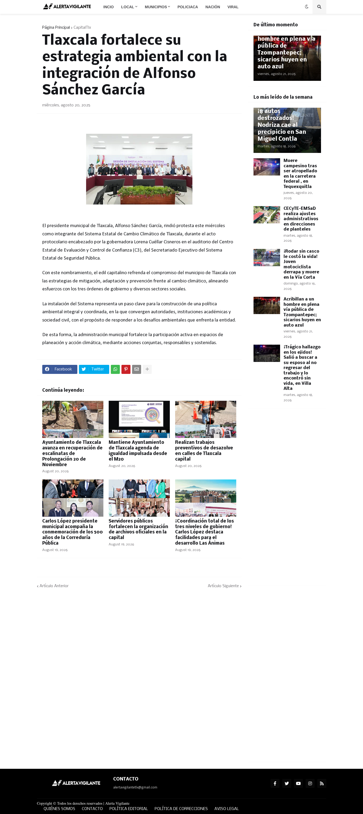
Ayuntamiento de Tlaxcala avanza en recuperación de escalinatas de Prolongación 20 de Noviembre (72, 453)
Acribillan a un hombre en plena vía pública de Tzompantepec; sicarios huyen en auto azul (286, 49)
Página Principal (56, 28)
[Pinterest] (125, 369)
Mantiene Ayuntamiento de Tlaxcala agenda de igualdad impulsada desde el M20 (138, 451)
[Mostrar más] (147, 369)
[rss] (321, 783)
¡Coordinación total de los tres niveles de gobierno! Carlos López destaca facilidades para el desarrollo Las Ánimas (204, 532)
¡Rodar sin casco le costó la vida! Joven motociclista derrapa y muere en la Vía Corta (301, 264)
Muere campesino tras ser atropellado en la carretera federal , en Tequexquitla (300, 173)
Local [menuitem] (127, 7)
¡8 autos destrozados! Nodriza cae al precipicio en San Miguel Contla (282, 125)
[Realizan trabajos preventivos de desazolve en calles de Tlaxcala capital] (205, 419)
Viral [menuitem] (233, 7)
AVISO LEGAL (226, 809)
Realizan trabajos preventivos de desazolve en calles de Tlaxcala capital (204, 451)
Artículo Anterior (54, 586)
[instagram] (310, 783)
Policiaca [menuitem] (188, 7)
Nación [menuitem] (212, 7)
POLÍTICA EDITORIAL (128, 809)
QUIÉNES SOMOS (59, 809)
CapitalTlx (82, 28)
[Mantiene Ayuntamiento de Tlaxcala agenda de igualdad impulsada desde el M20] (139, 419)
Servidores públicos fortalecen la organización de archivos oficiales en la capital (138, 529)
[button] (307, 7)
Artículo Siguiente (223, 586)
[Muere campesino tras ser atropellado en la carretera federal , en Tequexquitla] (267, 167)
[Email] (136, 369)
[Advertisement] (287, 500)
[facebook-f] (275, 783)
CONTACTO (92, 809)
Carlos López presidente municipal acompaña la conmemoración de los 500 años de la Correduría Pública (72, 532)
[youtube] (298, 783)
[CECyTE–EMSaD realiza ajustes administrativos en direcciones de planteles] (267, 214)
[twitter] (286, 783)
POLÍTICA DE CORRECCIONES (181, 809)
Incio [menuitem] (108, 7)
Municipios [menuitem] (156, 7)
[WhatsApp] (115, 369)
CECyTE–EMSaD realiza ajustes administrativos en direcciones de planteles (301, 219)
